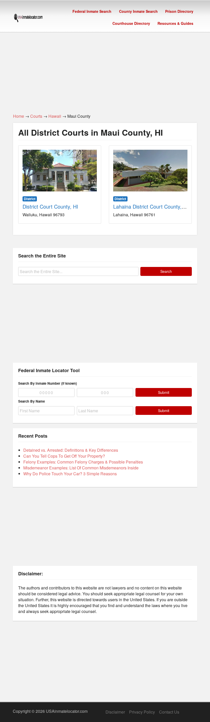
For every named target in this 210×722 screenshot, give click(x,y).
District (29, 198)
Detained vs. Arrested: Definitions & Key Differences (70, 450)
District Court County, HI (50, 206)
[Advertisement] (105, 70)
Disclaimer (115, 712)
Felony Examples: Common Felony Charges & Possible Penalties (83, 462)
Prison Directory (179, 11)
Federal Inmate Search (91, 11)
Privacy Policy (142, 712)
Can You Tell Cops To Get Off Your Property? (64, 456)
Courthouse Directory (131, 23)
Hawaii (54, 116)
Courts (36, 116)
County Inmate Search (138, 11)
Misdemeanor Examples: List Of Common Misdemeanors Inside (81, 468)
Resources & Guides (175, 23)
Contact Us (169, 712)
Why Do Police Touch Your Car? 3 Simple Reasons (70, 474)
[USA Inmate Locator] (28, 19)
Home (18, 116)
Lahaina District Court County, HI (150, 206)
